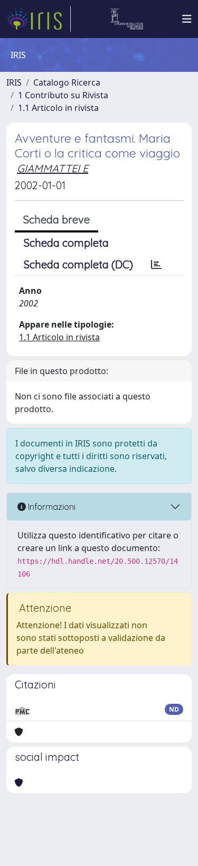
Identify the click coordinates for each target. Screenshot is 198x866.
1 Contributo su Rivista (63, 95)
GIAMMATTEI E (52, 168)
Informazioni (51, 506)
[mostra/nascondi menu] (187, 19)
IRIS (14, 82)
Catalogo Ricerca (66, 82)
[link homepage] (38, 19)
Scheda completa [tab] (66, 242)
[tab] (156, 265)
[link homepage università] (126, 19)
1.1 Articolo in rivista (58, 108)
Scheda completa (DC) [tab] (78, 264)
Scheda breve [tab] (56, 219)
